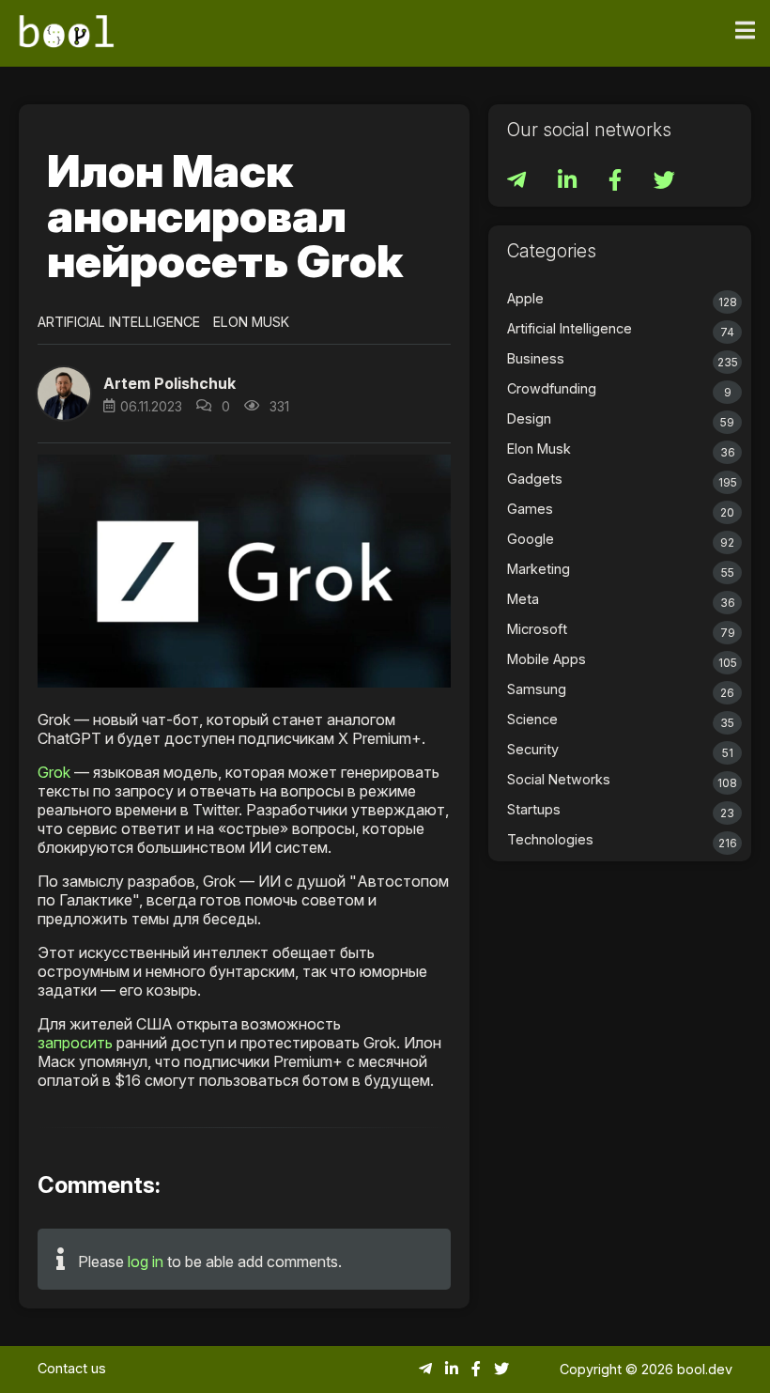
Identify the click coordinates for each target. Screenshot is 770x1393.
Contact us (72, 1368)
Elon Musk (251, 322)
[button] (64, 393)
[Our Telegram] (518, 183)
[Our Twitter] (664, 183)
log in (145, 1261)
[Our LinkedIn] (569, 183)
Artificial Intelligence (119, 322)
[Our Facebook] (616, 183)
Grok (54, 772)
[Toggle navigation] (745, 31)
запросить (75, 1042)
